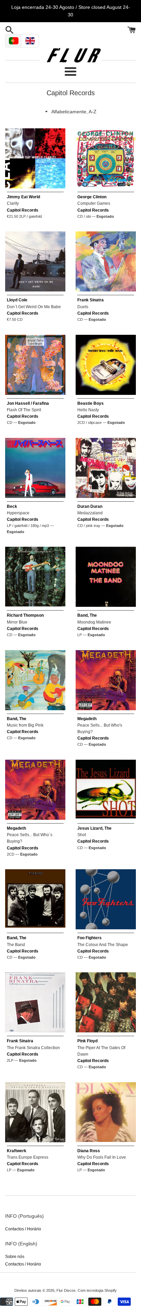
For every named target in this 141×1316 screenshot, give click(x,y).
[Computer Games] (106, 158)
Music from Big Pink (25, 725)
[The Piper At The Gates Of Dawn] (106, 1002)
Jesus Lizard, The (94, 828)
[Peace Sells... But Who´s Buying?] (35, 790)
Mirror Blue (17, 622)
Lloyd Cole (17, 300)
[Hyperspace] (35, 468)
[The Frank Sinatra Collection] (35, 1002)
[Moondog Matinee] (106, 577)
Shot (81, 834)
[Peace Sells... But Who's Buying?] (106, 680)
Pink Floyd (87, 1041)
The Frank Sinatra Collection (33, 1047)
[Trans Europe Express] (35, 1112)
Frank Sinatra (90, 300)
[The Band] (35, 899)
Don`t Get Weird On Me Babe (34, 306)
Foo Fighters (89, 937)
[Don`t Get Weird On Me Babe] (35, 261)
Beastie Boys (90, 403)
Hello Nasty (88, 409)
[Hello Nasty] (106, 365)
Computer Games (93, 203)
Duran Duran (89, 506)
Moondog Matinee (94, 622)
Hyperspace (18, 513)
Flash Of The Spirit (24, 409)
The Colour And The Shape (102, 944)
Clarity (13, 203)
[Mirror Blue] (35, 577)
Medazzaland (90, 513)
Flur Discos (66, 1290)
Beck (12, 506)
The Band (16, 944)
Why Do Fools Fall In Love (101, 1157)
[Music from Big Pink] (35, 680)
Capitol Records (22, 210)
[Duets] (106, 261)
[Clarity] (35, 158)
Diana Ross (88, 1150)
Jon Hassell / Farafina (28, 403)
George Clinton (91, 197)
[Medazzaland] (106, 468)
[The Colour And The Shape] (106, 899)
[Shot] (106, 790)
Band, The (87, 615)
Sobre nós (14, 1256)
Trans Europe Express (27, 1157)
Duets (82, 306)
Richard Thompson (25, 615)
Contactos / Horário (23, 1229)
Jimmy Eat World (23, 197)
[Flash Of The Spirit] (35, 365)
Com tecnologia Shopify (97, 1290)
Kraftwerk (16, 1150)
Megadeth (87, 718)
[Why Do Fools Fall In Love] (106, 1112)
